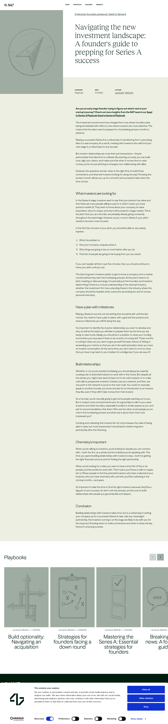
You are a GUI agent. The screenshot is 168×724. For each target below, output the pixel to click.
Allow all (146, 689)
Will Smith (129, 93)
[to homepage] (9, 5)
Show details (137, 719)
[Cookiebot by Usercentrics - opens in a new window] (17, 719)
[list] (84, 614)
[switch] (75, 719)
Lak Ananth (119, 93)
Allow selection (146, 698)
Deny (146, 707)
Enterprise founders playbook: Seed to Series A (100, 14)
